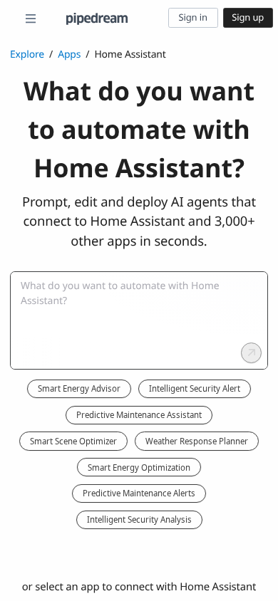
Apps (69, 54)
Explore (27, 54)
